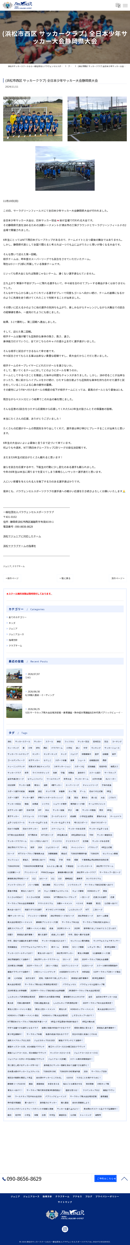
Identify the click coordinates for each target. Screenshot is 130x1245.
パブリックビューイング (55, 1096)
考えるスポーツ (81, 822)
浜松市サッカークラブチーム (46, 959)
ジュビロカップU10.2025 (44, 1040)
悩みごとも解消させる (72, 1084)
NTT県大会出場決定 (16, 835)
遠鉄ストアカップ (15, 928)
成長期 (73, 816)
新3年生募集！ (111, 947)
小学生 (27, 1115)
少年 (30, 748)
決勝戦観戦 (53, 853)
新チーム (55, 947)
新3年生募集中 (98, 978)
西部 (105, 760)
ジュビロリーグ (52, 847)
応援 (112, 897)
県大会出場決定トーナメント (20, 922)
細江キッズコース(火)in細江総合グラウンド (66, 1046)
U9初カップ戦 (103, 1084)
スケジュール (28, 816)
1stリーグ (43, 878)
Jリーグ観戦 (33, 884)
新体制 (65, 947)
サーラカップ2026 (99, 1071)
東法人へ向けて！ (15, 1090)
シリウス (45, 804)
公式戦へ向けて (111, 903)
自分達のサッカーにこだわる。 (49, 1077)
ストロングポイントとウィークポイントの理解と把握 (30, 1108)
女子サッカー (34, 760)
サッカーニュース (112, 748)
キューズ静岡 (78, 891)
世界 (27, 772)
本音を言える (53, 1084)
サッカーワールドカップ (18, 754)
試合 (106, 741)
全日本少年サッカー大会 (106, 996)
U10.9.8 (70, 1077)
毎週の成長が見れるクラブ (57, 1034)
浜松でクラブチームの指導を (19, 546)
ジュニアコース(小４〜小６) (86, 1052)
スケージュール (58, 828)
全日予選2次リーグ (16, 779)
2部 (9, 978)
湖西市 (98, 1115)
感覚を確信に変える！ (83, 1027)
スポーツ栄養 (61, 760)
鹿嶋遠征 (69, 878)
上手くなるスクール (16, 822)
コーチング (117, 741)
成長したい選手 (58, 934)
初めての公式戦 (96, 791)
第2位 (98, 903)
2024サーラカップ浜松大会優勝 (95, 959)
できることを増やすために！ (88, 1077)
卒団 (68, 859)
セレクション (13, 859)
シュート (82, 760)
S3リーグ (66, 959)
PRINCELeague (47, 872)
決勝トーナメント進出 (36, 928)
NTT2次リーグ (47, 835)
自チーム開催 (102, 915)
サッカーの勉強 (89, 810)
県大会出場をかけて (106, 1009)
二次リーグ (97, 909)
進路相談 (40, 1084)
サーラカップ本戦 (34, 1034)
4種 (77, 810)
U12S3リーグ (87, 965)
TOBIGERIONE (14, 866)
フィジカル (69, 741)
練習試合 (63, 1115)
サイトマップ (65, 1201)
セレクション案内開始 (79, 940)
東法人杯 (63, 1009)
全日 (90, 996)
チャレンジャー (77, 847)
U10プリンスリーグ (70, 965)
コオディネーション (62, 766)
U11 (52, 878)
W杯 (9, 1096)
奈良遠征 (86, 971)
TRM (91, 835)
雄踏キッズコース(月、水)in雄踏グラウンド (26, 1046)
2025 (76, 959)
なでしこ (47, 760)
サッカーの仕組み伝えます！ (54, 940)
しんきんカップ (75, 909)
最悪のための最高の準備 (49, 996)
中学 (85, 748)
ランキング (96, 748)
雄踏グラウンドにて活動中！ (70, 1040)
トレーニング (85, 1115)
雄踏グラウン (108, 1090)
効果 (55, 772)
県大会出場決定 (14, 984)
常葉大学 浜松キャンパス (39, 766)
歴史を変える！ (72, 1090)
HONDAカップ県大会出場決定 (55, 1015)
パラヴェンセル (69, 984)
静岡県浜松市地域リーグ (18, 878)
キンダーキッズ (50, 754)
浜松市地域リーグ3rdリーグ (62, 915)
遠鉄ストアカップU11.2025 (19, 1040)
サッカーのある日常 (76, 828)
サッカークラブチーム (17, 841)
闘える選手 (43, 934)
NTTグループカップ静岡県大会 (31, 853)
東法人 (37, 785)
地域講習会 (12, 947)
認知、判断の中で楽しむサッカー (53, 978)
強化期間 (46, 884)
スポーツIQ (79, 766)
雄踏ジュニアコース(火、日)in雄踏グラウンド (27, 1052)
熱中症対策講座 (14, 1102)
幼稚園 (105, 754)
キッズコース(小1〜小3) (60, 1052)
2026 (86, 1071)
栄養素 (62, 791)
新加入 (26, 859)
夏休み (85, 797)
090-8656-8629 (24, 526)
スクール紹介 (95, 772)
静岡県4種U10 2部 (65, 872)
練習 (59, 741)
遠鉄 (46, 785)
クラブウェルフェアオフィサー (34, 947)
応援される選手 (100, 897)
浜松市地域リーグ (85, 915)
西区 (45, 748)
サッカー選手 (28, 797)
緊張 (105, 891)
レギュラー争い (94, 947)
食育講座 (104, 1096)
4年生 (65, 847)
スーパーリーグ (72, 785)
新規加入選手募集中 (79, 978)
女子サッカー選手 (15, 810)
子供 (61, 859)
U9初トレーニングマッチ (44, 971)
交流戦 (85, 841)
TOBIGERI (95, 853)
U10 (59, 878)
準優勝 (89, 903)
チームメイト (116, 816)
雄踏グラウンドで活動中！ (19, 971)
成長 (51, 928)
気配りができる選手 (33, 909)
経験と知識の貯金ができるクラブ (56, 1027)
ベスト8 (79, 903)
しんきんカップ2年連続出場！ (66, 1003)
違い (78, 748)
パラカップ (93, 847)
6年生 (109, 810)
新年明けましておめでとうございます (100, 928)
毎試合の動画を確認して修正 (20, 1077)
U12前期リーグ (14, 872)
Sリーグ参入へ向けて (39, 841)
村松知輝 (11, 785)
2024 (40, 847)
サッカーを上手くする (60, 822)
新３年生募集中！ (15, 1034)
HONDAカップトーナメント (82, 1009)
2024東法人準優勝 (15, 965)
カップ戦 (72, 791)
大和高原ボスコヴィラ (68, 971)
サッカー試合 (83, 741)
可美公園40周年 (23, 1003)
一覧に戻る (65, 578)
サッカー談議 (58, 810)
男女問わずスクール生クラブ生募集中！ (101, 1108)
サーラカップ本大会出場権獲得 (21, 903)
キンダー (36, 754)
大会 (103, 797)
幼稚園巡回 (94, 760)
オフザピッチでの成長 (55, 909)
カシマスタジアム (93, 878)
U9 (39, 891)
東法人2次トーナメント (45, 1009)
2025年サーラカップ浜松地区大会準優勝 (47, 990)
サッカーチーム (81, 779)
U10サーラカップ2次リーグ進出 (107, 971)
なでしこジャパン (35, 779)
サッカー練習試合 (104, 835)
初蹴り (10, 934)
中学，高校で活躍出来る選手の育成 (23, 940)
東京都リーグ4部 (77, 804)
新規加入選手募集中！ (106, 1027)
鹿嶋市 (79, 878)
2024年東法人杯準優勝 (17, 990)
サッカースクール (22, 741)
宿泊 (76, 797)
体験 (36, 1115)
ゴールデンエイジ (58, 816)
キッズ (12, 622)
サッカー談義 (24, 785)
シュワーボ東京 (60, 804)
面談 (31, 1084)
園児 (9, 1115)
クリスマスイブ (72, 841)
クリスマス (57, 841)
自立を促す (30, 978)
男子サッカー (13, 816)
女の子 (45, 828)
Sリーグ (11, 853)
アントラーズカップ (16, 884)
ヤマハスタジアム (45, 903)
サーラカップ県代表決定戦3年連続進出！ (44, 1090)
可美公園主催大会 (41, 1003)
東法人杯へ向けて (45, 953)
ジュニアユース (16, 634)
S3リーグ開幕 (78, 947)
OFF (39, 810)
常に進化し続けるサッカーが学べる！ (24, 1065)
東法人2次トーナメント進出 (19, 1009)
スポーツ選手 (13, 797)
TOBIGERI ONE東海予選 (70, 1071)
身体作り (81, 772)
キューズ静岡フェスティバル (56, 891)
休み (47, 810)
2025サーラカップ (34, 965)
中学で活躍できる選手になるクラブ (23, 1027)
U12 (34, 878)
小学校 (69, 748)
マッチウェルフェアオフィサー (106, 940)
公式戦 (73, 1115)
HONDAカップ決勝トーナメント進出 (23, 1015)
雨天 (101, 810)
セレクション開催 (110, 853)
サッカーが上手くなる (98, 828)
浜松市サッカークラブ (86, 872)
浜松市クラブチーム (104, 866)
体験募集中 (86, 754)
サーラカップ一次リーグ (110, 872)
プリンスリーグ (30, 872)
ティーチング (13, 748)
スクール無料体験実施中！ (81, 1059)
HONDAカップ (93, 891)
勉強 (27, 804)
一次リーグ (85, 897)
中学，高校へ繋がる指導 (78, 934)
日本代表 (30, 810)
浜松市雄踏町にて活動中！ (19, 959)
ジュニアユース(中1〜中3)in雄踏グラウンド (26, 1059)
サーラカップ (110, 772)
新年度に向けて (39, 859)
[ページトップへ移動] (124, 1178)
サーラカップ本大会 (70, 922)
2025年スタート (63, 928)
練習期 (31, 791)
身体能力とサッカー (48, 1102)
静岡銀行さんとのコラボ (74, 996)
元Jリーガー (111, 779)
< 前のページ (12, 578)
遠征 (40, 791)
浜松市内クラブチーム (17, 847)
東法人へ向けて (27, 891)
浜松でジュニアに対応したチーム (22, 536)
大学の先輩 (97, 779)
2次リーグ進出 (52, 965)
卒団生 (52, 859)
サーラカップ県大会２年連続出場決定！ (42, 984)
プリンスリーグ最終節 (37, 915)
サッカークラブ (14, 772)
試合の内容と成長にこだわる (84, 1034)
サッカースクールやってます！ (21, 953)
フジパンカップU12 (91, 1090)
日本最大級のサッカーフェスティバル (24, 1071)
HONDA (47, 897)
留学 (114, 754)
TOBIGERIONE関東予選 (33, 866)
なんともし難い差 (54, 866)
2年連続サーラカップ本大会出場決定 (84, 990)
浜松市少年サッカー (65, 953)
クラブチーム (18, 566)
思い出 (94, 797)
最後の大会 (101, 816)
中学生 (52, 1115)
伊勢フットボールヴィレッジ (50, 797)
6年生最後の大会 (78, 835)
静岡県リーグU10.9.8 (16, 1084)
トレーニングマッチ (16, 766)
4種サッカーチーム (16, 915)
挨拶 (32, 847)
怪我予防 (103, 766)
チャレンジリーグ (90, 785)
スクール (49, 741)
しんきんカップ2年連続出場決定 (21, 996)
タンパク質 (50, 791)
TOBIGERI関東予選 (79, 853)
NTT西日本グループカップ (65, 897)
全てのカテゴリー (17, 617)
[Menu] (125, 5)
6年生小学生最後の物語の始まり (64, 1021)
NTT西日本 (32, 835)
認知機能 (91, 766)
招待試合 (97, 741)
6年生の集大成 (88, 1021)
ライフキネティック (40, 772)
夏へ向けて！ (30, 1102)
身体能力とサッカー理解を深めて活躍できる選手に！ (66, 1065)
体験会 (71, 772)
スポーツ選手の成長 (16, 791)
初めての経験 (13, 828)
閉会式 (64, 853)
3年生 (109, 791)
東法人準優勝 (83, 953)
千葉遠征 (70, 866)
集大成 (10, 1003)
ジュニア (7, 566)
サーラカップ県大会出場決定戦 (83, 1096)
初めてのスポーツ (99, 822)
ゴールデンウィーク (16, 760)
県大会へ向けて (14, 909)
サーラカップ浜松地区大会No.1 (96, 922)
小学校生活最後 (86, 816)
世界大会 (67, 779)
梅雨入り (114, 766)
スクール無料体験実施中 (107, 965)
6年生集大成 (62, 835)
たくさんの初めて (15, 897)
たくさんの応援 (33, 897)
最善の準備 (12, 891)
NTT (87, 909)
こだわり (112, 797)
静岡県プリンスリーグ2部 (47, 922)
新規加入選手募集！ (25, 934)
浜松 (9, 741)
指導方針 (13, 640)
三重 (68, 797)
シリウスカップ (74, 884)
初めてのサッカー (30, 828)
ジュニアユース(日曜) (57, 1059)
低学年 (18, 1115)
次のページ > (117, 578)
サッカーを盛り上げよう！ (68, 1108)
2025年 (77, 928)
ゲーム (83, 791)
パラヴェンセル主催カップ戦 (92, 984)
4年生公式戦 (106, 847)
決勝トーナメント (64, 903)
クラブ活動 (42, 816)
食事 (72, 760)
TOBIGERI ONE (49, 1071)
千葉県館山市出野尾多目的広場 (95, 859)
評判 (38, 748)
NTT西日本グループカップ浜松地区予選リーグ (27, 1021)
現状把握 (90, 1084)
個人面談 (64, 1102)
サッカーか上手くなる (38, 822)
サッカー (38, 741)
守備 (63, 772)
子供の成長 (106, 785)
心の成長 (18, 978)
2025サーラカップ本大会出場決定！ (98, 1003)
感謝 (76, 859)
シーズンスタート (84, 866)
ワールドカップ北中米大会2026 (28, 1096)
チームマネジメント (97, 804)
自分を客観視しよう (80, 1102)
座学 (97, 754)
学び (70, 810)
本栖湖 (35, 804)
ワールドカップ (53, 779)
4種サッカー (56, 785)
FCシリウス (59, 884)
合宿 (44, 1115)
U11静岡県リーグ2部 (101, 953)
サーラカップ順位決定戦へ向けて (99, 884)
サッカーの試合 (14, 804)
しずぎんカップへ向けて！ (83, 1015)
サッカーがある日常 (100, 841)
